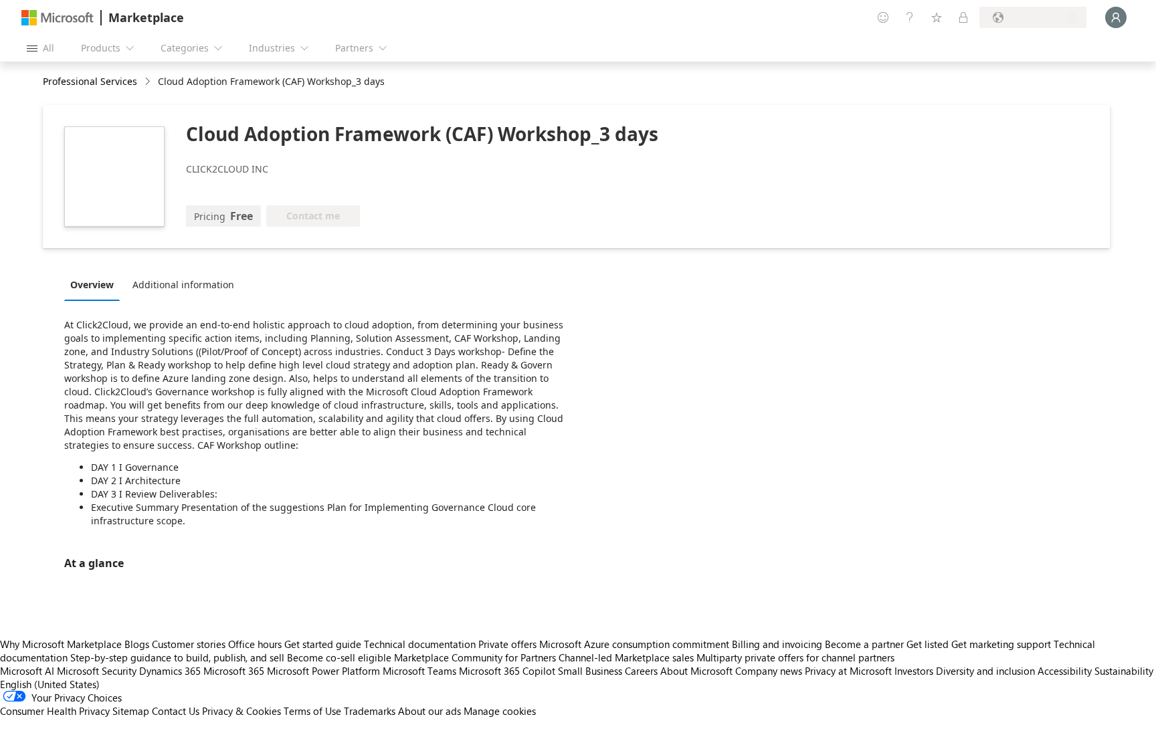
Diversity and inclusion (985, 670)
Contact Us (175, 711)
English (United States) (50, 684)
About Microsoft (696, 670)
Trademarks (369, 711)
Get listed (927, 644)
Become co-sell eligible (339, 657)
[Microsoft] (57, 17)
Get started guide (322, 644)
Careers (641, 670)
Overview (92, 284)
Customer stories (188, 644)
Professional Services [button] (90, 81)
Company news (768, 670)
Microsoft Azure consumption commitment (635, 644)
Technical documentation (420, 644)
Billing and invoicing (777, 644)
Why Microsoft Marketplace (61, 644)
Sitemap (130, 711)
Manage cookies (500, 711)
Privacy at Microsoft (848, 670)
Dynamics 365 (170, 670)
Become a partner (864, 644)
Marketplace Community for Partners (475, 657)
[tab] (95, 284)
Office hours (255, 644)
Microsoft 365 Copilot (507, 670)
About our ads (429, 711)
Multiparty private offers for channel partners (795, 657)
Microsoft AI (27, 670)
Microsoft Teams (419, 670)
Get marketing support (1001, 644)
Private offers (507, 644)
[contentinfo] (149, 82)
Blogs (136, 644)
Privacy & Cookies (241, 711)
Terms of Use (312, 711)
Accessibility (1065, 670)
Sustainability (1123, 670)
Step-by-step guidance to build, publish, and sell (177, 657)
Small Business (590, 670)
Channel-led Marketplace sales (626, 657)
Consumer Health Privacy (55, 711)
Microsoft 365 (233, 670)
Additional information (183, 284)
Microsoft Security (96, 670)
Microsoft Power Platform (323, 670)
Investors (913, 670)
